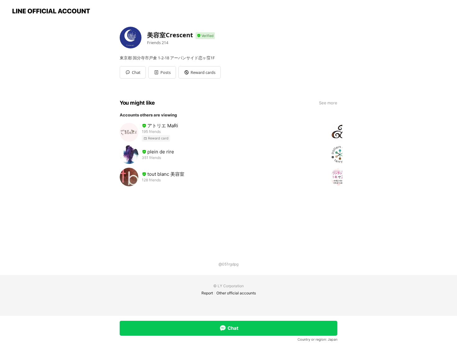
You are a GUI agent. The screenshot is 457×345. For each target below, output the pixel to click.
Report (207, 293)
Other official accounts (236, 293)
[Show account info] (205, 35)
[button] (162, 72)
